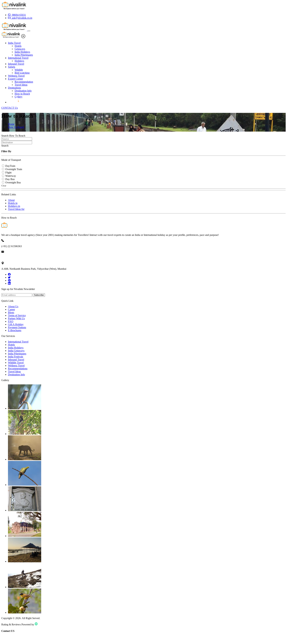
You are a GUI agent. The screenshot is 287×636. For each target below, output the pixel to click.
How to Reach (22, 93)
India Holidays (22, 51)
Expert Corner (15, 78)
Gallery (18, 96)
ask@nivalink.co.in (11, 257)
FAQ (10, 321)
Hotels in (12, 203)
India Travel (14, 42)
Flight (8, 172)
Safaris (11, 66)
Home (11, 124)
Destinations (14, 87)
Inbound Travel (16, 63)
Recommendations (17, 368)
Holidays (19, 60)
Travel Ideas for (16, 209)
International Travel (18, 57)
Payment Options (17, 327)
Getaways (20, 48)
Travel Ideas (21, 84)
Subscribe (39, 295)
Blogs (11, 312)
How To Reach (16, 127)
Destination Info (23, 90)
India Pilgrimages (24, 54)
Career (11, 309)
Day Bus (10, 179)
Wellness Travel (16, 75)
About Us (13, 306)
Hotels (18, 45)
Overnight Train (13, 169)
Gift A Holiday (16, 324)
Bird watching (22, 72)
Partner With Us (16, 318)
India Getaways (16, 350)
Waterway (10, 175)
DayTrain (10, 165)
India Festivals (15, 356)
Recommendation (24, 81)
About (11, 200)
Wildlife (19, 69)
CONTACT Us (9, 107)
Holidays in (14, 206)
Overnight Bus (13, 182)
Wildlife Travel (16, 362)
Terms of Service (17, 315)
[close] (23, 37)
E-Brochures (14, 330)
